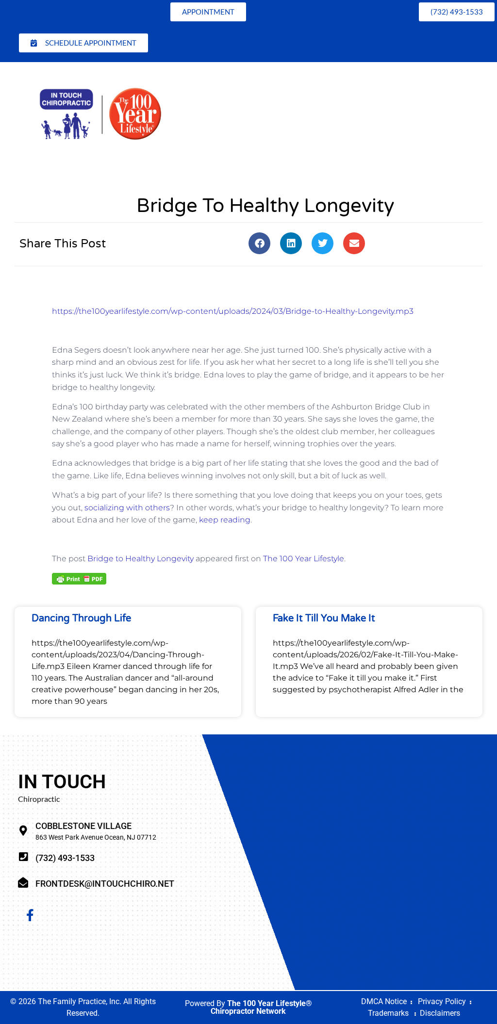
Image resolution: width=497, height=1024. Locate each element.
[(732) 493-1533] (23, 857)
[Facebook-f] (30, 915)
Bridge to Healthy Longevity (140, 558)
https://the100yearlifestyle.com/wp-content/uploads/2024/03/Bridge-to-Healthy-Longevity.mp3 (233, 311)
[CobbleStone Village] (23, 831)
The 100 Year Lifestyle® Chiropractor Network (261, 1007)
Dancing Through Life (81, 618)
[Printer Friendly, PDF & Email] (79, 578)
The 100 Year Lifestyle (303, 558)
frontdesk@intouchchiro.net (104, 883)
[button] (259, 243)
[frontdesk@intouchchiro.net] (23, 883)
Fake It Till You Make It (324, 618)
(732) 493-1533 (65, 858)
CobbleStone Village (83, 826)
